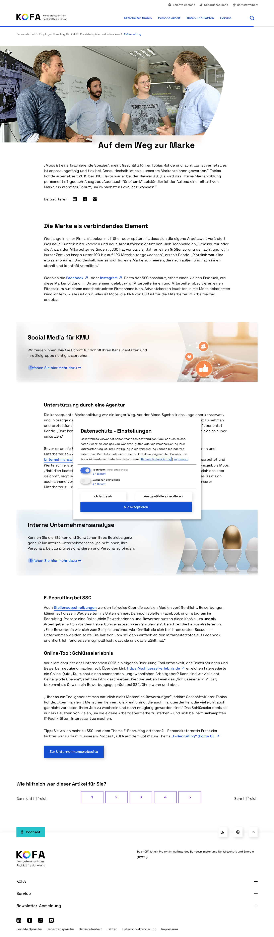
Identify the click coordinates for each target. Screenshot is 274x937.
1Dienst (99, 474)
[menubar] (156, 18)
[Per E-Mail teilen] (95, 199)
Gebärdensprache (216, 5)
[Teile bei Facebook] (85, 199)
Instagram (109, 277)
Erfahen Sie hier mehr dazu (53, 367)
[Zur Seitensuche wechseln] (252, 18)
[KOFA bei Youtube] (51, 921)
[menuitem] (181, 4)
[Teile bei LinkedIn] (75, 199)
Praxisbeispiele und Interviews (99, 34)
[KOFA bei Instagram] (40, 921)
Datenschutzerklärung (139, 929)
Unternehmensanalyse (63, 459)
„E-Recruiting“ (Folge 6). (193, 736)
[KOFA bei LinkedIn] (18, 921)
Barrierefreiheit (247, 5)
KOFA (21, 881)
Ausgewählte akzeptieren (163, 496)
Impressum (169, 929)
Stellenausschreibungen (75, 607)
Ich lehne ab (102, 496)
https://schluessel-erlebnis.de (153, 668)
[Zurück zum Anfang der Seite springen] (253, 832)
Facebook (74, 277)
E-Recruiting (132, 34)
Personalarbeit (26, 34)
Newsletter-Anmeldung (38, 905)
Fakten (112, 929)
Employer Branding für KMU (58, 34)
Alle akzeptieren (136, 507)
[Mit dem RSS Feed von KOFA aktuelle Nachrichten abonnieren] (222, 832)
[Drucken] (238, 832)
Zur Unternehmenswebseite (74, 751)
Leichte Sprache (184, 5)
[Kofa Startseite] (41, 17)
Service (23, 893)
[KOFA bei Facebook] (29, 921)
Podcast (33, 832)
